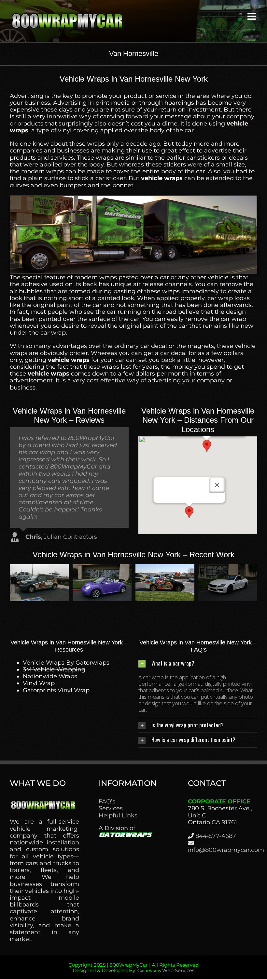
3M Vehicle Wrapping (54, 669)
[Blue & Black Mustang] (39, 567)
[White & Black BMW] (102, 567)
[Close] (217, 485)
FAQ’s (107, 801)
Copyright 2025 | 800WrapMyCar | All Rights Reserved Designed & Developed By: (133, 968)
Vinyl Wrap (39, 683)
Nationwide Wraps (50, 676)
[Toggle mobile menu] (252, 16)
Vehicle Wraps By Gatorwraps (66, 662)
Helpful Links (118, 815)
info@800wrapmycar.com (226, 849)
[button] (207, 446)
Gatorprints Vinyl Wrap (56, 690)
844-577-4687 (215, 836)
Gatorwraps (149, 970)
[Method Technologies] (164, 567)
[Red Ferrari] (227, 567)
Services (111, 808)
